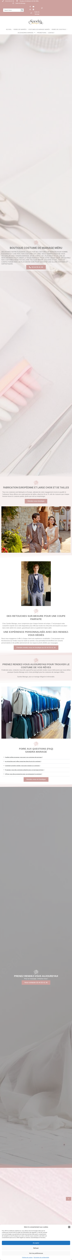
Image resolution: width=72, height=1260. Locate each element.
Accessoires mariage (25, 32)
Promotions (41, 32)
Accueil (9, 29)
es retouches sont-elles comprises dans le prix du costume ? (23, 761)
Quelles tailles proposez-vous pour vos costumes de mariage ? (24, 757)
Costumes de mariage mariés (39, 29)
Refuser (36, 1248)
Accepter (36, 1243)
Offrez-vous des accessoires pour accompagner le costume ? (23, 774)
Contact (51, 32)
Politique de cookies (27, 1257)
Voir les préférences (36, 1253)
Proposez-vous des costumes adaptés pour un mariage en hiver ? (24, 770)
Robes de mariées (20, 29)
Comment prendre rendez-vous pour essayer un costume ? (22, 765)
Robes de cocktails (59, 29)
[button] (69, 1227)
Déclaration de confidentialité (41, 1257)
